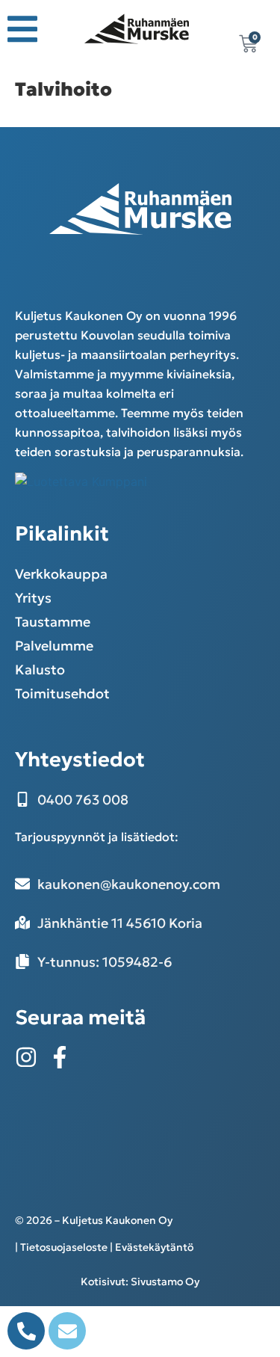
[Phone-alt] (26, 1331)
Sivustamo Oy (165, 1281)
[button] (22, 29)
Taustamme (52, 621)
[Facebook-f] (60, 1057)
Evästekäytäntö (154, 1247)
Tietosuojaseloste (64, 1247)
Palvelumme (54, 645)
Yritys (33, 597)
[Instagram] (26, 1057)
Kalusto (40, 669)
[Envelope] (67, 1331)
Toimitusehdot (62, 693)
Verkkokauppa (61, 573)
